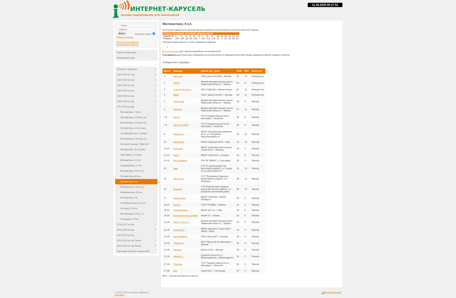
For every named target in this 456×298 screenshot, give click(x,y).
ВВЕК (176, 95)
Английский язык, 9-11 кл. (133, 203)
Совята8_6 (179, 230)
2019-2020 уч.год (125, 96)
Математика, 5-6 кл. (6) (132, 187)
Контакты (120, 295)
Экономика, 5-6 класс (131, 155)
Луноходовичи (180, 210)
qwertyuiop (178, 142)
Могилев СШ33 (180, 125)
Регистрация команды (128, 42)
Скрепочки (178, 101)
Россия (176, 205)
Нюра (176, 155)
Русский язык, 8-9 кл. (130, 176)
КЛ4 (175, 271)
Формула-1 (178, 134)
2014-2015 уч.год (125, 235)
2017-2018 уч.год (125, 106)
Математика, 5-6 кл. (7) (132, 214)
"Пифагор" (178, 243)
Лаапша (177, 250)
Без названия (180, 160)
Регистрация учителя (127, 45)
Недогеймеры (180, 236)
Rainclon (177, 109)
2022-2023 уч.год (125, 90)
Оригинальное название (185, 215)
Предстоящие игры (126, 52)
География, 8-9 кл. (129, 219)
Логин (124, 25)
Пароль (123, 29)
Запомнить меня (143, 34)
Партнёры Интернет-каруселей (133, 251)
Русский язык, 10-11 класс (133, 128)
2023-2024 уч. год (125, 74)
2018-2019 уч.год (125, 101)
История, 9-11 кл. (129, 208)
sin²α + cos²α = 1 (181, 222)
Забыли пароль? (125, 37)
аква (175, 168)
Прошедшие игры (126, 58)
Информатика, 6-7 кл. (131, 165)
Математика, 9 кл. (129, 197)
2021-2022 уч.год (125, 80)
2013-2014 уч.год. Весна (129, 246)
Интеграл (178, 76)
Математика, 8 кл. (129, 181)
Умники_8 (178, 256)
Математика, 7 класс (130, 112)
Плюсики (177, 264)
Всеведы (177, 189)
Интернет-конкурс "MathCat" (134, 144)
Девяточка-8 (179, 198)
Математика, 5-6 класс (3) (133, 139)
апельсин (178, 148)
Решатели (178, 179)
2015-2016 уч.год (125, 230)
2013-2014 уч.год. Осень (129, 240)
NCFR (176, 83)
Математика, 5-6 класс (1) (133, 117)
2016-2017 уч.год (125, 224)
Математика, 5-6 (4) (130, 160)
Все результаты (170, 51)
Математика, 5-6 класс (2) (133, 123)
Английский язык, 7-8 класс (134, 133)
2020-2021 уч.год (125, 85)
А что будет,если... (182, 89)
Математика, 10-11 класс (133, 149)
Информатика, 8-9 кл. (131, 192)
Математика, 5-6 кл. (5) (132, 171)
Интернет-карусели (127, 69)
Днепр (176, 117)
